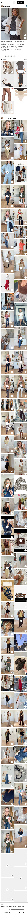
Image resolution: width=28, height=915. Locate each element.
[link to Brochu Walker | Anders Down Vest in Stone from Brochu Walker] (7, 67)
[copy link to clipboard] (14, 56)
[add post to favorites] (25, 38)
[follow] (26, 6)
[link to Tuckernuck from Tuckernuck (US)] (7, 80)
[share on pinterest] (8, 56)
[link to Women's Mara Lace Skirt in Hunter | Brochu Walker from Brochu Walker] (20, 80)
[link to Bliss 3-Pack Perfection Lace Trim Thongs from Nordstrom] (20, 94)
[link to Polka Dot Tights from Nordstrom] (7, 94)
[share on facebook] (6, 56)
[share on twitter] (11, 56)
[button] (26, 2)
